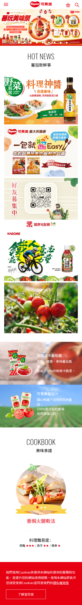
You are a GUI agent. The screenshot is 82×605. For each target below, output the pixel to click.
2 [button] (19, 43)
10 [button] (67, 43)
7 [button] (49, 43)
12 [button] (59, 531)
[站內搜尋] (77, 5)
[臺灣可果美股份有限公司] (41, 4)
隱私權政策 (61, 582)
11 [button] (56, 531)
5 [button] (37, 43)
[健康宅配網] (67, 4)
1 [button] (13, 43)
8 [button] (55, 43)
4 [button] (31, 43)
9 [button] (61, 43)
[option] (41, 27)
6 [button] (43, 43)
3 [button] (25, 43)
